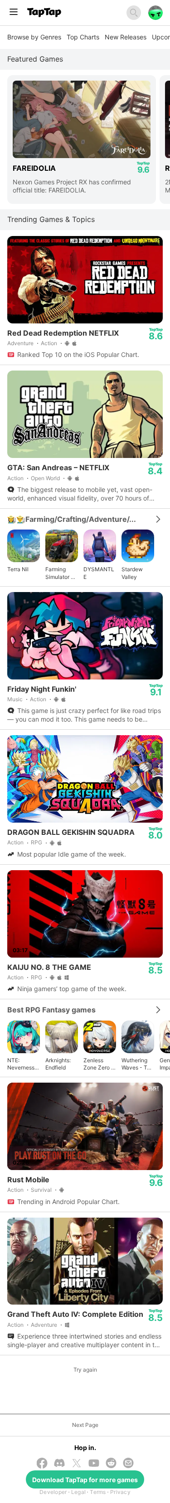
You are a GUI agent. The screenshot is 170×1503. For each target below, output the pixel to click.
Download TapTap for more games (85, 1480)
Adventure (20, 343)
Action (49, 343)
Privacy (120, 1492)
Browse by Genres (34, 37)
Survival (41, 1189)
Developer (53, 1492)
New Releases (125, 37)
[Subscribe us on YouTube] (93, 1464)
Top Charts (83, 37)
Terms (98, 1492)
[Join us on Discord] (59, 1464)
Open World (45, 478)
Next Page (85, 1424)
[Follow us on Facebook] (42, 1464)
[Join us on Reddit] (111, 1464)
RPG (36, 842)
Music (15, 699)
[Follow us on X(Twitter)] (76, 1464)
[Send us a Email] (128, 1464)
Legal (78, 1492)
